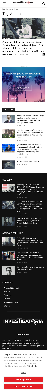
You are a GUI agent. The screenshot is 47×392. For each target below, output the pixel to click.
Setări (23, 373)
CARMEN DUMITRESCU (10, 54)
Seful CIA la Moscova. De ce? (28, 162)
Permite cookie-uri (23, 386)
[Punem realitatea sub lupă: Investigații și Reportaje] (23, 2)
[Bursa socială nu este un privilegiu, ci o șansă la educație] (8, 270)
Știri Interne (6, 38)
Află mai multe (32, 366)
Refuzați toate (23, 380)
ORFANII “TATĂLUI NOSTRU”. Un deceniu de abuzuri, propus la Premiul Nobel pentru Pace (29, 221)
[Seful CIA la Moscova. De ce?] (8, 164)
